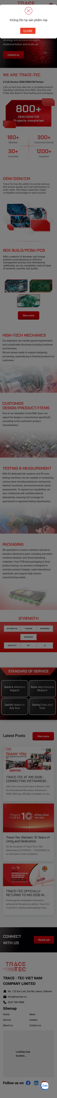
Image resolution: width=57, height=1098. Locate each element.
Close (27, 31)
